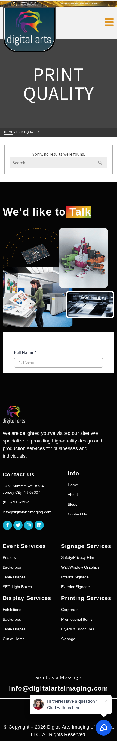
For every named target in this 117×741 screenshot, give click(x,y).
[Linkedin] (39, 525)
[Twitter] (18, 525)
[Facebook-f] (7, 525)
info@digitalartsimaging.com (58, 688)
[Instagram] (28, 525)
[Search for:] (58, 162)
